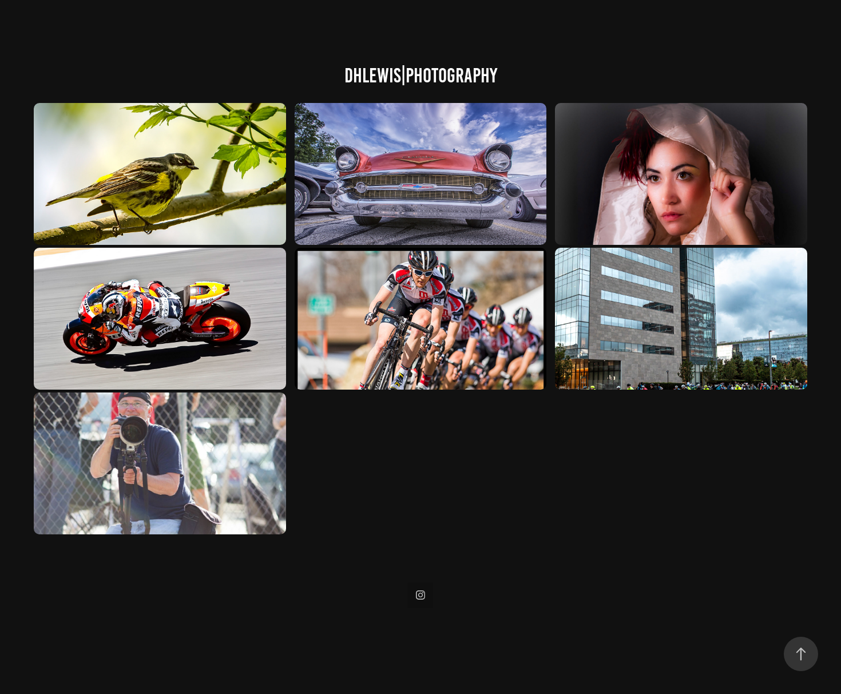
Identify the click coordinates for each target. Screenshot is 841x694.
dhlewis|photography (420, 75)
